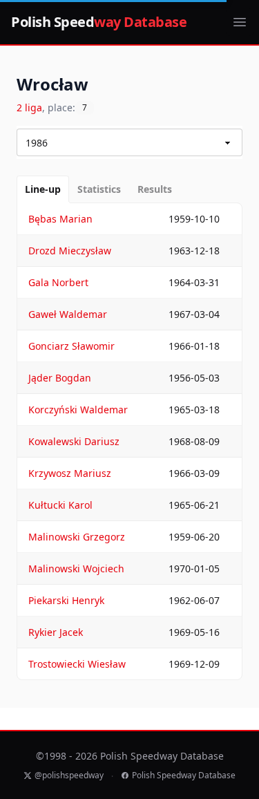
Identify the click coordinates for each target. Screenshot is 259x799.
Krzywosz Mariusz (69, 473)
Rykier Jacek (55, 632)
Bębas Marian (60, 218)
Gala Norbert (58, 282)
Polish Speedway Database (184, 775)
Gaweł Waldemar (67, 314)
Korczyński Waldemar (78, 409)
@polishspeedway (69, 775)
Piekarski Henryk (66, 600)
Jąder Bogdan (59, 377)
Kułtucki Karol (60, 504)
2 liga (29, 107)
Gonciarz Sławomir (71, 345)
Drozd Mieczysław (69, 250)
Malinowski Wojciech (76, 568)
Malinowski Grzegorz (76, 536)
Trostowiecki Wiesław (77, 663)
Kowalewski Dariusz (73, 441)
